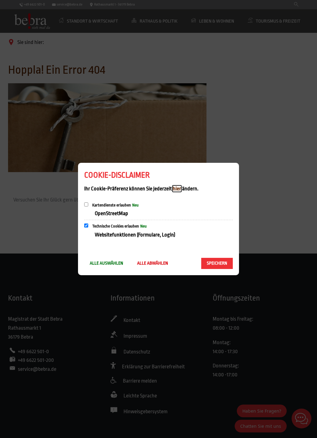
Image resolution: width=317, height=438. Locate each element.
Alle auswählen (106, 263)
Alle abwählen (152, 263)
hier (177, 189)
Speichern (217, 263)
